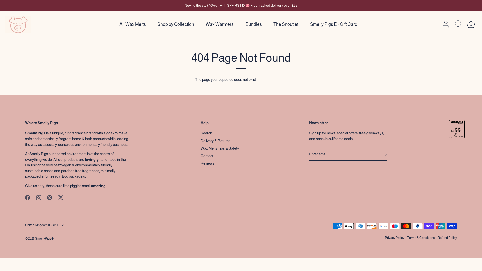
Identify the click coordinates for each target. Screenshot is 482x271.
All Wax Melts (132, 24)
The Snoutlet (285, 24)
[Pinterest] (49, 197)
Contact (207, 156)
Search (206, 133)
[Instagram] (38, 197)
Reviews (207, 163)
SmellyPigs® (44, 238)
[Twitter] (60, 197)
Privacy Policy (394, 238)
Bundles (254, 24)
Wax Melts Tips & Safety (220, 148)
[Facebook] (27, 197)
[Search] (458, 24)
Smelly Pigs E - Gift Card (333, 24)
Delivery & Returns (215, 141)
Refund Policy (447, 238)
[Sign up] (384, 154)
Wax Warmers (220, 24)
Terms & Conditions (421, 238)
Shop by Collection (175, 24)
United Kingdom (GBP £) (42, 225)
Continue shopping (272, 79)
